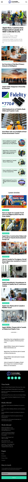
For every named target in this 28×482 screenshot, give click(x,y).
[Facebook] (8, 378)
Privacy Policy (4, 458)
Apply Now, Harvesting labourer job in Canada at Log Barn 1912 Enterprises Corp (14, 340)
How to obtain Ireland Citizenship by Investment (12, 389)
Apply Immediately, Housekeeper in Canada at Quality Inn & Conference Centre (14, 284)
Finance (4, 106)
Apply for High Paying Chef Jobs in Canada (7, 438)
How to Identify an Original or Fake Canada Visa (10, 170)
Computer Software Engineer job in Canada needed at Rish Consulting (8, 434)
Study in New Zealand (7, 61)
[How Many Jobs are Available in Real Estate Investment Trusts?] (14, 121)
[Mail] (12, 378)
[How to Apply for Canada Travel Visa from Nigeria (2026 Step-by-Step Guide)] (21, 143)
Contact (3, 460)
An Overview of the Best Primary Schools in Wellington (13, 65)
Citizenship (5, 83)
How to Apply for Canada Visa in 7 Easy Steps (9, 161)
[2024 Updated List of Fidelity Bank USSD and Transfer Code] (14, 99)
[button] (26, 2)
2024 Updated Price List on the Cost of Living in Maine (13, 395)
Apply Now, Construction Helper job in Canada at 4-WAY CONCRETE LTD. (13, 30)
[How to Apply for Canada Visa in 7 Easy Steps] (21, 162)
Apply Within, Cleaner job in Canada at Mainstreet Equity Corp (14, 328)
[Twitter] (15, 378)
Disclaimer (3, 456)
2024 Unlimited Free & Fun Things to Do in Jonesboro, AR (10, 181)
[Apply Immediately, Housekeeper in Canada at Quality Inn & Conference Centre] (14, 271)
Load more (13, 332)
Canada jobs (6, 233)
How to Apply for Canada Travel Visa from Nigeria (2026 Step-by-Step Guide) (10, 142)
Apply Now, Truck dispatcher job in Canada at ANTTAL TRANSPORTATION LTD (7, 445)
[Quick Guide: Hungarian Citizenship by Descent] (14, 77)
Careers (4, 128)
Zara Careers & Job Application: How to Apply (7, 441)
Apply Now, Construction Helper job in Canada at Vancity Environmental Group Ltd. (14, 237)
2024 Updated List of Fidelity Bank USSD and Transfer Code (13, 110)
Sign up (14, 477)
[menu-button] (2, 2)
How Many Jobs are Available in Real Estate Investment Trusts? (14, 132)
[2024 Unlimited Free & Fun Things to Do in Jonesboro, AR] (21, 182)
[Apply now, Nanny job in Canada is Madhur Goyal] (14, 294)
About (2, 453)
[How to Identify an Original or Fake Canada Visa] (21, 172)
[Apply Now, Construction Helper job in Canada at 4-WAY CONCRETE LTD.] (14, 18)
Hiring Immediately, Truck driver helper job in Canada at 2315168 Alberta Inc (7, 429)
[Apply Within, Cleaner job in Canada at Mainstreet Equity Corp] (14, 316)
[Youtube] (19, 378)
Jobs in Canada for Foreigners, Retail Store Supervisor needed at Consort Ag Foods (14, 261)
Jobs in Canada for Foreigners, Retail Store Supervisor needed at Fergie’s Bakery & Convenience (13, 364)
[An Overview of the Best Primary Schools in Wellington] (14, 54)
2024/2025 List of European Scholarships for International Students (11, 420)
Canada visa (5, 24)
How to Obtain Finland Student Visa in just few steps (13, 387)
